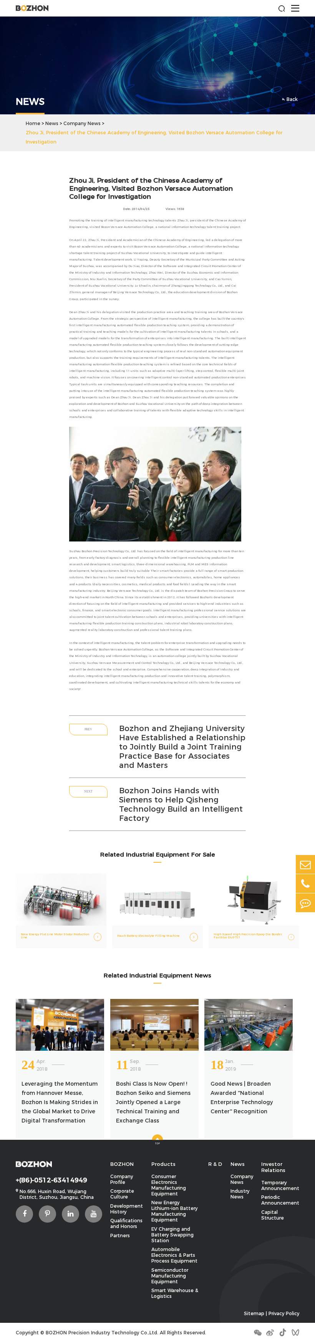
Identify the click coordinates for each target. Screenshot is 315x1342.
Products (163, 1164)
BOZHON (122, 1164)
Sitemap (254, 1313)
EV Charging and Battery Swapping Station (172, 1234)
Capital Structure (272, 1215)
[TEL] (305, 883)
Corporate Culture (122, 1194)
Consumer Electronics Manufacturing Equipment (168, 1185)
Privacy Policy (284, 1313)
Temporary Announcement (280, 1185)
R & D (215, 1164)
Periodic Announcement (280, 1200)
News (51, 123)
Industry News (239, 1194)
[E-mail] (305, 864)
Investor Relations (273, 1167)
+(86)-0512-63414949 (51, 1180)
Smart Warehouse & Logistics (174, 1293)
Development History (126, 1209)
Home (33, 123)
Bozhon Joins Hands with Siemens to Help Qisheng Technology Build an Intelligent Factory (181, 804)
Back (292, 99)
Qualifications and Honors (126, 1223)
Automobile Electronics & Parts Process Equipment (174, 1255)
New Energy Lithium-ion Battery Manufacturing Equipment (174, 1211)
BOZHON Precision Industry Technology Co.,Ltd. (102, 1332)
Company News (82, 123)
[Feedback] (305, 902)
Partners (120, 1235)
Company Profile (121, 1179)
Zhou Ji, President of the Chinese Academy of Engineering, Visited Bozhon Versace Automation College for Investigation (154, 137)
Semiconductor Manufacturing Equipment (169, 1275)
